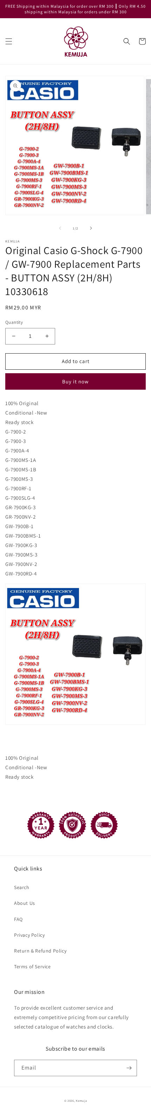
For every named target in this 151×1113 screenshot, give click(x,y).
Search (21, 887)
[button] (9, 41)
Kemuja (81, 1100)
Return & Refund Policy (40, 951)
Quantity (14, 322)
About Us (24, 903)
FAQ (18, 919)
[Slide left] (60, 228)
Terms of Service (32, 966)
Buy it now (75, 381)
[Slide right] (91, 228)
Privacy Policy (29, 935)
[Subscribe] (129, 1068)
